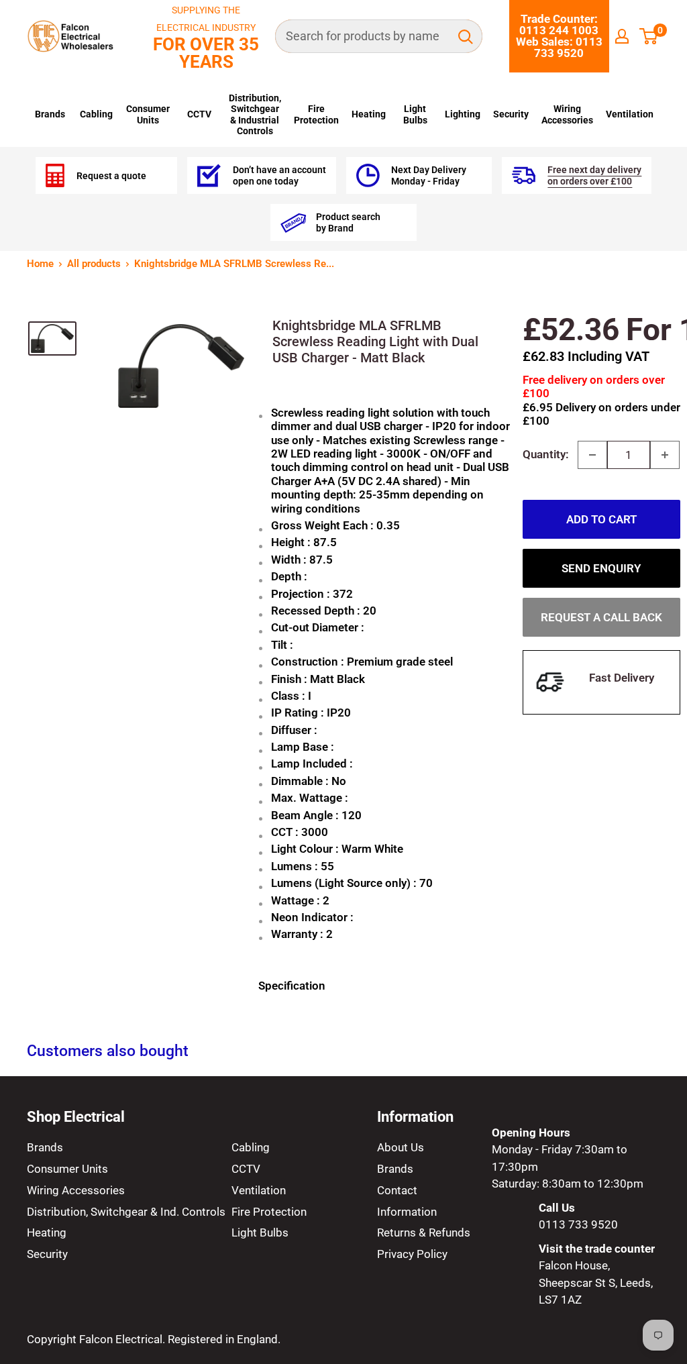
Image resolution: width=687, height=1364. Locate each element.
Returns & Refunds (423, 1232)
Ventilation (629, 114)
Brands (50, 114)
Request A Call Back (601, 617)
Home (40, 264)
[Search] (465, 36)
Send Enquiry (601, 568)
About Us (400, 1147)
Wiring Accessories (567, 114)
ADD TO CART (601, 519)
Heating (369, 114)
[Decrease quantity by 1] (592, 455)
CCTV (199, 114)
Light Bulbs (415, 114)
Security (511, 114)
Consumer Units (148, 114)
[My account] (622, 36)
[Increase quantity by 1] (665, 455)
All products (94, 264)
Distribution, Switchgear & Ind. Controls (126, 1211)
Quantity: (546, 454)
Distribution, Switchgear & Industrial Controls (255, 114)
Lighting (462, 114)
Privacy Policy (412, 1254)
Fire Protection (316, 114)
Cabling (96, 114)
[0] (649, 36)
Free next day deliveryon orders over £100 (594, 175)
